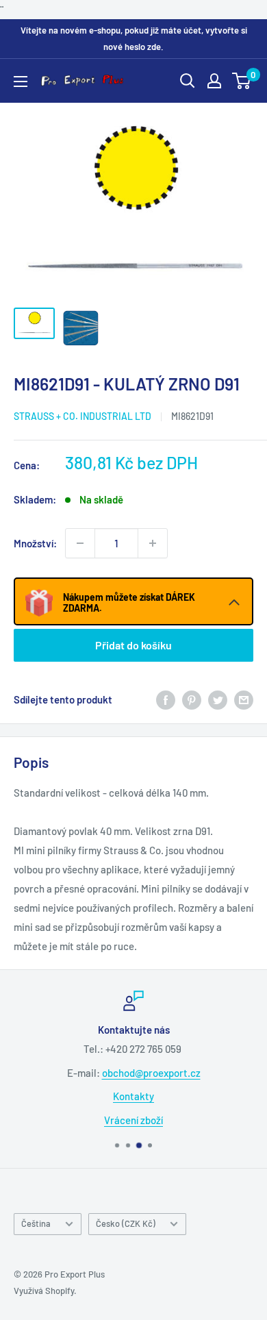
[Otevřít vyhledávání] (187, 80)
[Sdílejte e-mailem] (243, 699)
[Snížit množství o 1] (80, 543)
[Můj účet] (214, 80)
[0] (242, 81)
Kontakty (133, 1096)
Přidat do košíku (133, 644)
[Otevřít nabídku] (20, 81)
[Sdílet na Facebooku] (165, 699)
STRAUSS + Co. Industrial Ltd (82, 416)
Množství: (35, 543)
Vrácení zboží (133, 1120)
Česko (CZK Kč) (125, 1223)
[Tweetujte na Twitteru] (217, 699)
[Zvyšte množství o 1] (152, 543)
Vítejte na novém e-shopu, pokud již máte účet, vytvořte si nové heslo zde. (134, 38)
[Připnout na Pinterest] (191, 699)
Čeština (36, 1223)
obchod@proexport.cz (151, 1073)
